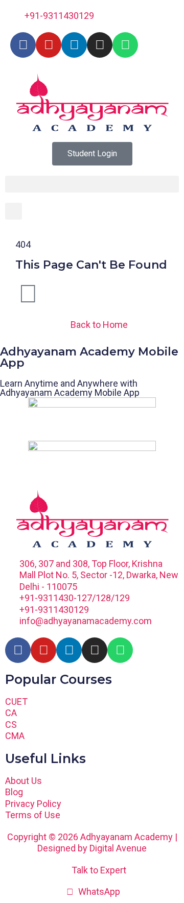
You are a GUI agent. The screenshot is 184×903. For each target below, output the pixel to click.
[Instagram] (99, 45)
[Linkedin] (74, 45)
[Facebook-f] (23, 45)
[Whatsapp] (125, 45)
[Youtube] (48, 45)
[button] (92, 184)
